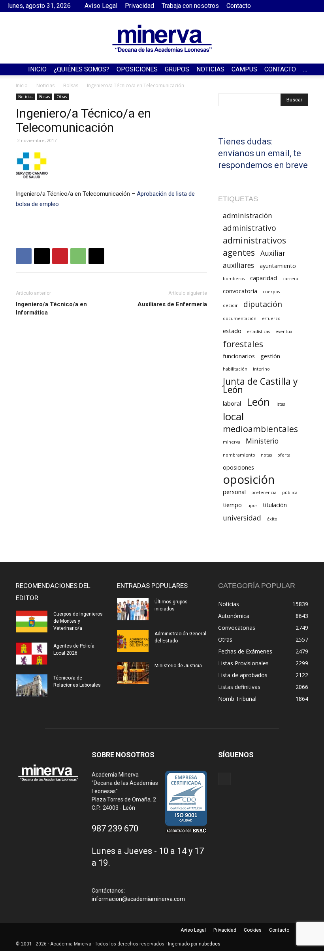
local (233, 416)
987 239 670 (115, 828)
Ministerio (262, 441)
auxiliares (238, 265)
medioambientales (260, 429)
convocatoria (240, 291)
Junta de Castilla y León (260, 385)
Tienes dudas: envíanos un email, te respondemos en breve (263, 153)
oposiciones (238, 467)
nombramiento (239, 455)
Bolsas (70, 85)
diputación (262, 304)
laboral (232, 403)
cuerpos (271, 291)
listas (280, 404)
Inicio (37, 69)
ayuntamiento (278, 266)
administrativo (249, 228)
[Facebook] (310, 6)
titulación (275, 505)
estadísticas (258, 331)
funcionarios (239, 356)
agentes (239, 252)
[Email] (96, 256)
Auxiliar (272, 253)
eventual (284, 331)
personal (234, 492)
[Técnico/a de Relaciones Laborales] (31, 685)
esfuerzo (271, 318)
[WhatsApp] (78, 256)
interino (261, 369)
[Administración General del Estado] (133, 641)
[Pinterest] (60, 256)
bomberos (234, 278)
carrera (290, 278)
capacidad (263, 278)
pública (290, 492)
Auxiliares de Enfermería (172, 304)
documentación (239, 318)
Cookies (253, 930)
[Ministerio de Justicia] (133, 673)
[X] (42, 256)
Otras (62, 96)
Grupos (177, 69)
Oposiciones (137, 69)
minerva (231, 442)
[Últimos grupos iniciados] (133, 609)
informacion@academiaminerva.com (138, 899)
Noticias (210, 69)
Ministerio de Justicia (178, 665)
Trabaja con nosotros (190, 5)
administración (247, 216)
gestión (270, 356)
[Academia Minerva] (162, 38)
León (258, 402)
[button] (314, 69)
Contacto (238, 5)
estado (232, 331)
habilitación (235, 369)
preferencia (264, 492)
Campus (244, 69)
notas (266, 455)
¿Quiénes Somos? (81, 69)
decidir (230, 305)
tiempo (232, 505)
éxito (272, 519)
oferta (283, 455)
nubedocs (209, 944)
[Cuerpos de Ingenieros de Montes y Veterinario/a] (31, 621)
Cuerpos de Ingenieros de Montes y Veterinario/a (78, 621)
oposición (249, 480)
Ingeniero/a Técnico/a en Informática (51, 308)
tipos (252, 505)
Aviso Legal (101, 5)
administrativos (254, 240)
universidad (242, 518)
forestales (243, 344)
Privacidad (139, 5)
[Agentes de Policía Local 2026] (31, 653)
